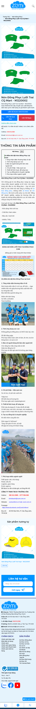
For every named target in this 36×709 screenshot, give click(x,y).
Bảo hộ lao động (24, 651)
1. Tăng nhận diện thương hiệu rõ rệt (18, 159)
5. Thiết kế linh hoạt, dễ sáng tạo (16, 170)
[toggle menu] (2, 6)
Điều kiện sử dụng (7, 641)
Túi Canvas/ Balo (24, 663)
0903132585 (18, 112)
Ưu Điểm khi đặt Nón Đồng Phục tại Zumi (17, 156)
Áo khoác (22, 649)
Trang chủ (6, 17)
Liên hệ (4, 565)
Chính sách (5, 643)
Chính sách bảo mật (7, 639)
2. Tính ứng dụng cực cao (14, 162)
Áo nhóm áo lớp (24, 648)
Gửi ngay (16, 590)
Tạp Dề (21, 657)
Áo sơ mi (22, 646)
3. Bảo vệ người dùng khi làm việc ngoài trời (16, 165)
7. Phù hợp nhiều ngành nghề (15, 174)
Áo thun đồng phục (25, 640)
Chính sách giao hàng (8, 645)
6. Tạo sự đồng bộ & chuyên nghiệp (17, 172)
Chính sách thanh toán (8, 647)
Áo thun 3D (23, 661)
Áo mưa (22, 653)
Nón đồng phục (24, 655)
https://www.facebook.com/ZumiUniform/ (15, 507)
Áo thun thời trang (25, 659)
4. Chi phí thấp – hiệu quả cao (15, 168)
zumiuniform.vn (14, 502)
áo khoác (26, 191)
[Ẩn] (22, 151)
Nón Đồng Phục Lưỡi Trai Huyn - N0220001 (16, 561)
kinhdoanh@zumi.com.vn (14, 135)
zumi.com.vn (27, 502)
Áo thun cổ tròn (24, 644)
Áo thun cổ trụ (24, 642)
